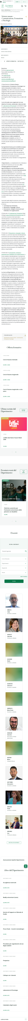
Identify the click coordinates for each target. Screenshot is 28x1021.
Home (2, 10)
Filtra (14, 581)
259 (9, 75)
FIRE (25, 175)
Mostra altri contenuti (14, 842)
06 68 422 (6, 75)
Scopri (4, 919)
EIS (23, 184)
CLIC (2, 191)
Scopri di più (6, 887)
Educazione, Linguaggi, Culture (17, 233)
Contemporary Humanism (15, 213)
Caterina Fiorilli (10, 70)
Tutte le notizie (23, 410)
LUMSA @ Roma (7, 10)
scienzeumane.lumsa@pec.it (8, 81)
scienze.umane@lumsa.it (7, 79)
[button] (14, 359)
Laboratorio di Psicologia (9, 106)
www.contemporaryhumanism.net (14, 215)
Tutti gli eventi (23, 471)
